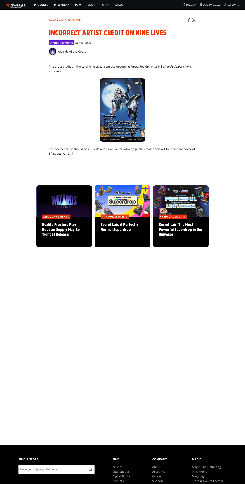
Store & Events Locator (207, 481)
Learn (92, 4)
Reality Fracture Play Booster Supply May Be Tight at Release (64, 232)
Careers (157, 476)
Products (41, 4)
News (119, 5)
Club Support (121, 472)
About (156, 467)
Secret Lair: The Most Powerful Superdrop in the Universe (181, 232)
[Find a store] (90, 469)
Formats (118, 481)
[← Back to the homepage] (16, 4)
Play (78, 4)
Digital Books (121, 476)
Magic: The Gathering (206, 467)
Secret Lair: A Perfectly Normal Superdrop (122, 232)
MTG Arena (61, 4)
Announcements (70, 20)
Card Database (211, 4)
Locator (191, 4)
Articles (117, 467)
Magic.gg (198, 476)
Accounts (233, 4)
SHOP (105, 5)
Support (157, 481)
